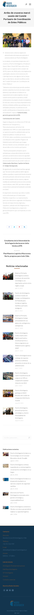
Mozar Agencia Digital (21, 610)
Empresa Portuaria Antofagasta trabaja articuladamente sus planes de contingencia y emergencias (22, 320)
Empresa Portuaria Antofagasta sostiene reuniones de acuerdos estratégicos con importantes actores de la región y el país (23, 279)
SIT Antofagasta (8, 573)
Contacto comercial (9, 579)
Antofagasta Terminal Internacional (14, 566)
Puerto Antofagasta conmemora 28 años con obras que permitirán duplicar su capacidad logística (20, 509)
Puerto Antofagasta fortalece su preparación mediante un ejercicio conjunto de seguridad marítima (20, 482)
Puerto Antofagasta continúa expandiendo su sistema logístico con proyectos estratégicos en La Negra (20, 468)
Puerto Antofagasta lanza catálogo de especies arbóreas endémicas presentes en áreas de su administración (23, 360)
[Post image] (8, 276)
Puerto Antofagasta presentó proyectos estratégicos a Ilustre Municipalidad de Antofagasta (22, 413)
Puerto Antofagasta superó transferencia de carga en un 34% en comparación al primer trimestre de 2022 (22, 378)
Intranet (5, 576)
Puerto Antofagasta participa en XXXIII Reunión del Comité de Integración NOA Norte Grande (22, 395)
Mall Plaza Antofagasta (10, 569)
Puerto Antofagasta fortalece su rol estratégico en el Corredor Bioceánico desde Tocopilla (20, 455)
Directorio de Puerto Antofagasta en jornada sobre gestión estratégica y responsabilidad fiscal (19, 496)
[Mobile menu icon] (30, 4)
